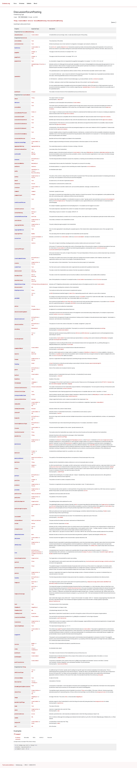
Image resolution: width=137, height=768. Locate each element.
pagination (18, 61)
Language (33, 382)
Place (32, 208)
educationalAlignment (21, 311)
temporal (17, 582)
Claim (32, 394)
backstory (17, 47)
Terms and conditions (8, 765)
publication (18, 493)
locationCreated (53, 249)
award (16, 180)
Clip (32, 171)
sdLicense (17, 538)
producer (17, 485)
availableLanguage (56, 383)
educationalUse (19, 324)
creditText (18, 267)
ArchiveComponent (109, 199)
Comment (33, 191)
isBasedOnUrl (100, 402)
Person (33, 138)
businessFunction (56, 467)
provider (17, 489)
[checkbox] (65, 22)
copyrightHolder (19, 225)
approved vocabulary (69, 113)
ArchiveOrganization (59, 200)
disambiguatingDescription (22, 686)
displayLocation (19, 290)
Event (32, 515)
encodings (102, 328)
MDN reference (85, 333)
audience (17, 166)
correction (18, 238)
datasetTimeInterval (54, 601)
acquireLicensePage (20, 142)
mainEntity (18, 436)
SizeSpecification (36, 553)
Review (33, 523)
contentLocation (19, 208)
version (17, 644)
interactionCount (67, 388)
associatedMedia (19, 163)
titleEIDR (82, 296)
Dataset (59, 440)
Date (32, 270)
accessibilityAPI (19, 116)
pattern (17, 475)
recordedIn (60, 517)
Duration (33, 613)
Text (32, 41)
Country (33, 243)
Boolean (33, 399)
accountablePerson (20, 138)
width (102, 552)
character (17, 183)
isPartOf (59, 376)
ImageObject (34, 607)
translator (18, 622)
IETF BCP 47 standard (107, 382)
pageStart (17, 57)
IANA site (78, 333)
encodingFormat (19, 338)
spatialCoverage (99, 561)
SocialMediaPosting (40, 21)
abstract (17, 102)
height (106, 552)
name (16, 706)
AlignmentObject (35, 309)
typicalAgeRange (19, 626)
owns (58, 710)
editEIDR (17, 298)
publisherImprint (19, 501)
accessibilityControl (21, 119)
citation (17, 187)
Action (33, 714)
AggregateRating (35, 146)
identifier (72, 293)
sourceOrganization (20, 558)
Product (33, 404)
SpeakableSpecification (37, 64)
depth (109, 552)
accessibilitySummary (21, 133)
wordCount (17, 91)
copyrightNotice (19, 229)
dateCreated (18, 271)
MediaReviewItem (104, 152)
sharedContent (19, 34)
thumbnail (17, 607)
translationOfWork (20, 617)
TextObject (34, 682)
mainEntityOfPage (62, 436)
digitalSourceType (20, 284)
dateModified (18, 275)
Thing (15, 21)
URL (32, 65)
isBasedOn (17, 404)
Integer (33, 51)
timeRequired (18, 613)
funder (16, 359)
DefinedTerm (34, 158)
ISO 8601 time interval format (74, 588)
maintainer (18, 444)
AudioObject (34, 169)
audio (16, 171)
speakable (17, 76)
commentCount (18, 195)
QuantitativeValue (36, 457)
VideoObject (87, 352)
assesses (17, 159)
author (16, 176)
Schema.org (6, 3)
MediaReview (90, 152)
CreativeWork (22, 21)
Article (30, 21)
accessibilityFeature (21, 123)
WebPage (33, 154)
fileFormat (70, 344)
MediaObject (34, 163)
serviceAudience (91, 166)
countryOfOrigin (19, 248)
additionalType (19, 672)
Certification (97, 279)
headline (17, 379)
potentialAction (19, 714)
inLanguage (18, 383)
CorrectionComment (36, 236)
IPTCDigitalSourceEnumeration (39, 284)
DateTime (33, 216)
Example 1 (18, 734)
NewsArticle (65, 47)
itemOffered (60, 471)
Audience (33, 166)
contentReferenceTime (21, 216)
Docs (15, 3)
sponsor (17, 573)
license (17, 428)
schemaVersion (18, 529)
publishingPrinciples (21, 508)
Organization (34, 176)
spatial (17, 562)
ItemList (33, 112)
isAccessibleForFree (20, 399)
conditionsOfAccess (20, 202)
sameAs (16, 717)
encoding (17, 329)
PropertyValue (35, 690)
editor (16, 306)
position (17, 480)
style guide (100, 675)
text (16, 604)
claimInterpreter (72, 396)
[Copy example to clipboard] (14, 734)
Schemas (21, 3)
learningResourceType (21, 423)
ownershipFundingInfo (95, 363)
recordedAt (18, 516)
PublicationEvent (36, 493)
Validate (29, 3)
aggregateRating (19, 146)
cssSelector (96, 79)
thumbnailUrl (18, 610)
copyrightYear (19, 233)
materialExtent (19, 458)
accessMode (18, 107)
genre (16, 369)
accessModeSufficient (21, 112)
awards (72, 180)
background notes (101, 692)
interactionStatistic (21, 387)
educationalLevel (19, 319)
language (69, 383)
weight (51, 553)
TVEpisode (70, 301)
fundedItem (60, 365)
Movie (63, 301)
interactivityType (20, 391)
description (18, 681)
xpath (92, 82)
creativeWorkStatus (20, 258)
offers (16, 468)
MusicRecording (35, 172)
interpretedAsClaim (20, 395)
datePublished (19, 280)
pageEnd (17, 52)
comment (17, 191)
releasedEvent (19, 520)
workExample (60, 349)
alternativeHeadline (20, 149)
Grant (32, 363)
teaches (56, 314)
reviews (67, 523)
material (17, 452)
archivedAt (18, 154)
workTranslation (61, 618)
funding (17, 364)
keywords (17, 418)
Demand (33, 465)
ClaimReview (59, 354)
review (16, 523)
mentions (17, 462)
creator (17, 263)
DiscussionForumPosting (55, 21)
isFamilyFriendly (19, 408)
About (35, 3)
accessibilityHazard (20, 128)
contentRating (19, 212)
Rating (33, 211)
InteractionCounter (36, 386)
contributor (18, 220)
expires (17, 354)
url (15, 726)
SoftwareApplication (75, 440)
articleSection (19, 44)
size (16, 552)
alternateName (19, 678)
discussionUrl (18, 287)
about (16, 98)
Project (88, 440)
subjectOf (60, 99)
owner (16, 710)
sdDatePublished (19, 534)
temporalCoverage (92, 581)
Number (33, 233)
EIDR (52, 293)
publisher (17, 497)
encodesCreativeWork (62, 330)
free (87, 399)
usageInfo (17, 634)
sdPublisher (103, 534)
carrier (85, 490)
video (16, 649)
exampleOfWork (19, 348)
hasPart (17, 375)
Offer (33, 467)
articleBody (18, 41)
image (16, 697)
